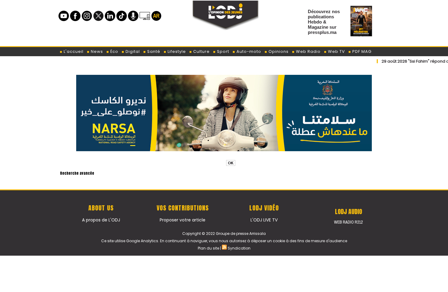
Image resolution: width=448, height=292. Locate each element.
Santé (153, 51)
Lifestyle (176, 51)
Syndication (239, 248)
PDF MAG (361, 51)
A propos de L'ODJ (101, 220)
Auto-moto (248, 51)
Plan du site (208, 248)
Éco (113, 51)
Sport (222, 51)
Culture (201, 51)
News (96, 51)
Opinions (278, 51)
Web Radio (308, 51)
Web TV (336, 51)
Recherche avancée (77, 173)
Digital (132, 51)
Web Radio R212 (348, 222)
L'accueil (73, 51)
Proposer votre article (182, 220)
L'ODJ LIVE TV (264, 220)
